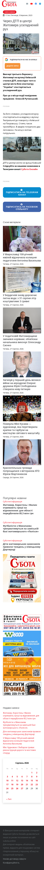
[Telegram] (40, 4)
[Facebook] (36, 4)
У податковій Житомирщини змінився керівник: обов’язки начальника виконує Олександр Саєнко (22, 340)
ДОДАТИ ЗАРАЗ (12, 66)
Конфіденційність (11, 862)
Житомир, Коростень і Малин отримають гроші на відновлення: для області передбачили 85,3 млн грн (20, 509)
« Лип (8, 799)
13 (22, 780)
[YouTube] (31, 4)
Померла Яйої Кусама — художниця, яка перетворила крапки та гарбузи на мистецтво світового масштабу (21, 428)
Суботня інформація (12, 501)
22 (32, 784)
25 (12, 788)
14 (27, 780)
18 (12, 784)
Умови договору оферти (14, 858)
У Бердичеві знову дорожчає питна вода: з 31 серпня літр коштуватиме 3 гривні (20, 298)
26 (17, 788)
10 (7, 780)
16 (37, 780)
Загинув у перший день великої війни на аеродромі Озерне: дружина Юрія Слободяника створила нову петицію (22, 384)
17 (7, 784)
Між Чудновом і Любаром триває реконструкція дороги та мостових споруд (19, 750)
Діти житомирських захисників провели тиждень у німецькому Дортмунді (21, 546)
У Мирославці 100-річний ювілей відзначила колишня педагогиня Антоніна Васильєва (22, 257)
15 (32, 780)
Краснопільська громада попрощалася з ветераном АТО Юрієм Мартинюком (21, 471)
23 (37, 784)
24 (7, 788)
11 (12, 780)
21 (27, 784)
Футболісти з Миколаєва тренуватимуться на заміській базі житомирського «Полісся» (21, 528)
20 (22, 784)
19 (17, 784)
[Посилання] (9, 3)
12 (17, 780)
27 (22, 788)
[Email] (27, 4)
